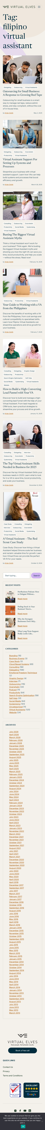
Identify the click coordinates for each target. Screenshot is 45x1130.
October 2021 (15, 842)
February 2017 (15, 896)
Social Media (19, 227)
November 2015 (16, 933)
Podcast (13, 690)
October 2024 (15, 783)
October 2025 (15, 751)
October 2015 (15, 936)
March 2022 (14, 834)
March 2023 (14, 825)
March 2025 (14, 771)
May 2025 (13, 766)
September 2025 (16, 754)
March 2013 (14, 1013)
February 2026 (16, 740)
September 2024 (16, 786)
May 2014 (13, 982)
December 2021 (16, 837)
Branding (13, 655)
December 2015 (16, 930)
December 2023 (16, 808)
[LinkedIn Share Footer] (20, 1110)
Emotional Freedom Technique (23, 673)
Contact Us (8, 1067)
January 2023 (15, 828)
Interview (27, 452)
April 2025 (14, 768)
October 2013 (15, 996)
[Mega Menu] (39, 7)
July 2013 (13, 1004)
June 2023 (14, 820)
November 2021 (16, 840)
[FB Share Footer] (15, 1110)
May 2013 (13, 1010)
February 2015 (15, 956)
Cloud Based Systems (19, 664)
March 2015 (14, 953)
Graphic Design (29, 371)
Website (6, 385)
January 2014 (15, 990)
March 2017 (14, 893)
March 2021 (14, 857)
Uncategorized (16, 707)
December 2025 (16, 746)
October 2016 (15, 905)
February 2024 (16, 803)
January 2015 (15, 959)
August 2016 (15, 911)
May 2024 (13, 797)
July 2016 (13, 913)
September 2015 (16, 939)
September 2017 (16, 888)
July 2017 (13, 891)
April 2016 (13, 922)
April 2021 (13, 854)
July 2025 (13, 760)
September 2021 (16, 845)
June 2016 (14, 916)
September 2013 (16, 999)
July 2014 (13, 976)
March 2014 (14, 987)
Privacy (6, 1071)
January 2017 (15, 899)
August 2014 (15, 973)
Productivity (8, 155)
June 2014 (14, 979)
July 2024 (13, 791)
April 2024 (14, 800)
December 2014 (16, 962)
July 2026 (13, 732)
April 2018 (13, 882)
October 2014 (15, 967)
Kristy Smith (9, 113)
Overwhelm (29, 152)
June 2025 (14, 763)
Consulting (7, 223)
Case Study (8, 524)
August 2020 (15, 868)
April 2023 (14, 822)
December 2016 (16, 902)
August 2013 (15, 1001)
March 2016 (14, 925)
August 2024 (15, 788)
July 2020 (13, 871)
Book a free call (23, 1050)
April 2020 (14, 879)
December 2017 (16, 885)
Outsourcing (18, 87)
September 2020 (16, 865)
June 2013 (14, 1007)
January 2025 (15, 777)
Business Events (16, 658)
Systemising (31, 227)
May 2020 (13, 876)
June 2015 (14, 947)
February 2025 (16, 774)
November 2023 (16, 811)
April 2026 (14, 734)
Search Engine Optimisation (13, 378)
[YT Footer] (25, 1110)
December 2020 (16, 859)
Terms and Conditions (12, 1075)
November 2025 (16, 749)
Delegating (7, 87)
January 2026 (15, 743)
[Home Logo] (19, 7)
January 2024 (15, 805)
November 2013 (16, 993)
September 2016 (16, 908)
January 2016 (15, 928)
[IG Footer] (29, 1110)
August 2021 (15, 848)
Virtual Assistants (31, 87)
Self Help (28, 378)
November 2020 (16, 862)
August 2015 (15, 942)
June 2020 (14, 874)
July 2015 (13, 945)
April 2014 (13, 984)
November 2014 (16, 964)
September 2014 (16, 970)
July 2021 (13, 851)
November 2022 (16, 831)
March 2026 (14, 737)
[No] (42, 1121)
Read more (22, 599)
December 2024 (16, 780)
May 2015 (13, 950)
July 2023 (13, 817)
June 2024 (14, 794)
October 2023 (15, 814)
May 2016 (13, 919)
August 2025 (15, 757)
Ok (23, 1126)
